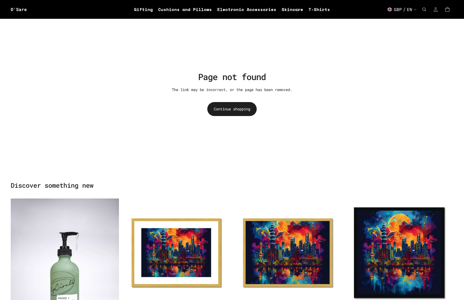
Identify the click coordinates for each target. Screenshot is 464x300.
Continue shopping (232, 108)
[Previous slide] (130, 253)
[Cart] (447, 9)
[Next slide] (222, 253)
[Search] (424, 9)
